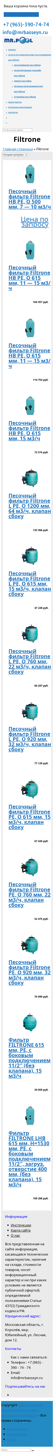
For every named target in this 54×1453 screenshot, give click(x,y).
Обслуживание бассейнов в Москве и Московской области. (22, 1410)
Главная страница (18, 149)
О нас (15, 1235)
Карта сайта (21, 1230)
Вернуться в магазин (21, 14)
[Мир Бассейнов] (18, 43)
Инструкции (21, 1225)
